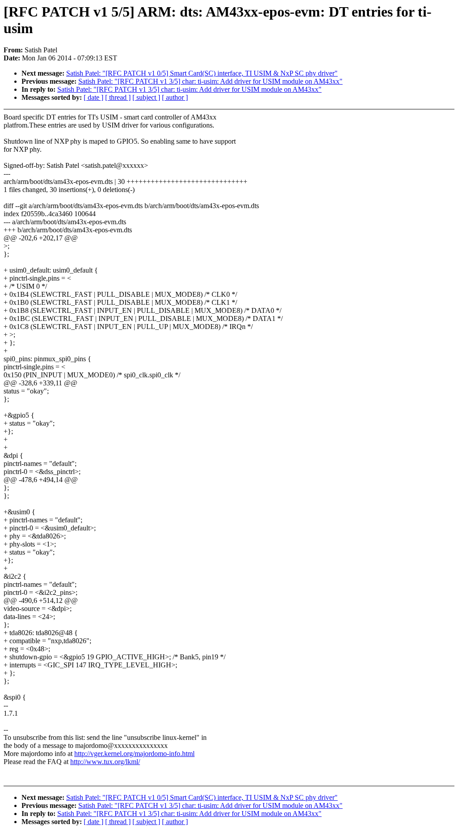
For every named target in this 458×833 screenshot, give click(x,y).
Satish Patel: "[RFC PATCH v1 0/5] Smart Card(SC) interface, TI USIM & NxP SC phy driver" (202, 73)
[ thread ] (118, 97)
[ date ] (93, 97)
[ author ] (175, 97)
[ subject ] (146, 97)
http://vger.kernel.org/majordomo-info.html (134, 753)
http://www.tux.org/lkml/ (105, 761)
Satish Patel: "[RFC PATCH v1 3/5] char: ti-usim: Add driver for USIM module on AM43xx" (210, 81)
